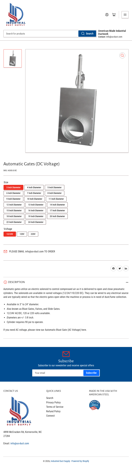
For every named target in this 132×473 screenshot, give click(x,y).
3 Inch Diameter (13, 187)
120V (22, 234)
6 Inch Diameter (13, 193)
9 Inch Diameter (13, 199)
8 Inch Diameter (54, 193)
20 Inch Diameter (57, 216)
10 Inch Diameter (34, 199)
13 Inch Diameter (35, 204)
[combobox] (50, 33)
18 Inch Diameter (14, 216)
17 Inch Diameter (57, 210)
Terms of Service (54, 406)
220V (33, 234)
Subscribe (91, 372)
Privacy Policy (53, 402)
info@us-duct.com (19, 443)
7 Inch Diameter (34, 193)
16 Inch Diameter (35, 210)
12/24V (9, 234)
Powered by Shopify (80, 461)
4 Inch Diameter (34, 187)
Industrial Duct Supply (60, 461)
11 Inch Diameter (56, 199)
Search (89, 33)
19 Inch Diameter (35, 216)
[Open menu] (125, 14)
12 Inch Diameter (14, 204)
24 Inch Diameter (35, 222)
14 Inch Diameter (57, 204)
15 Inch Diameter (14, 210)
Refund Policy (53, 411)
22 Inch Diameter (14, 222)
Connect (50, 415)
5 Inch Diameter (54, 187)
